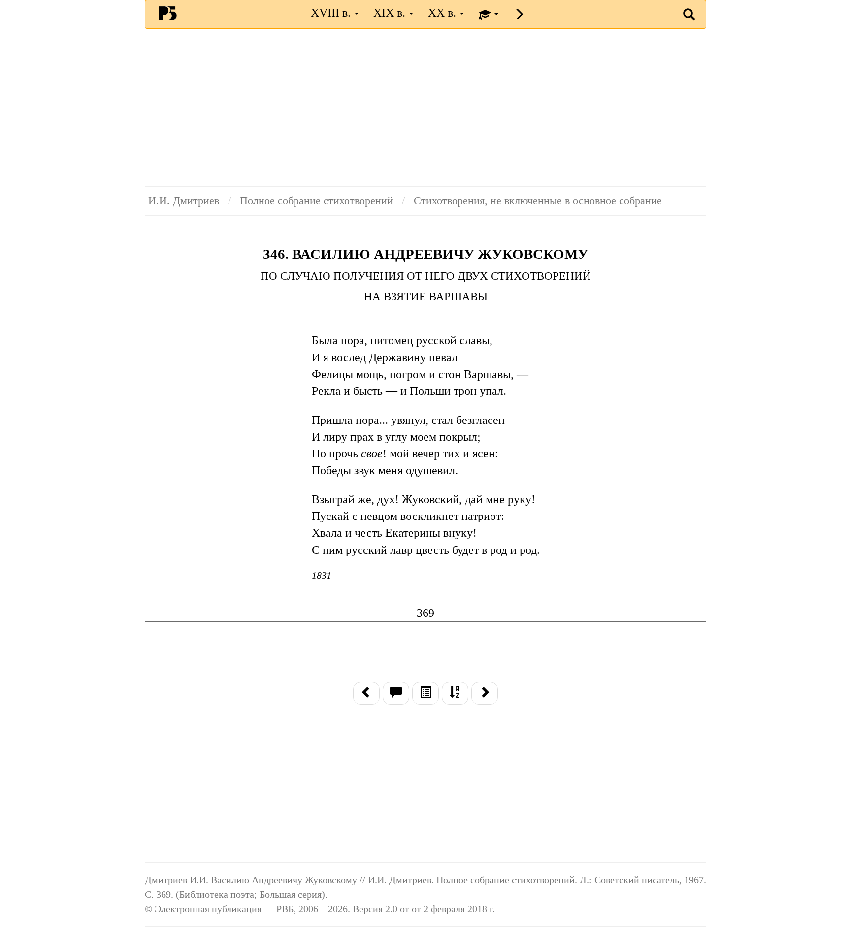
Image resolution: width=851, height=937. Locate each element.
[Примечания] (396, 693)
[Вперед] (484, 693)
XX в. (443, 12)
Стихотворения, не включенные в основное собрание (538, 201)
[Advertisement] (425, 107)
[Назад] (366, 693)
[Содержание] (425, 693)
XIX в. (390, 12)
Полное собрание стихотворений (316, 201)
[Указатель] (455, 693)
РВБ (168, 12)
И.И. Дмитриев (183, 201)
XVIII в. (332, 12)
